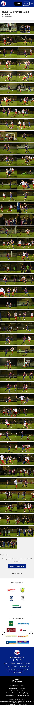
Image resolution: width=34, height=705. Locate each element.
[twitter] (17, 660)
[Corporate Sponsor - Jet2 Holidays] (23, 636)
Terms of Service (11, 693)
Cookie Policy (9, 695)
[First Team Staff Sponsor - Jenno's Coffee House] (11, 624)
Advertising (13, 688)
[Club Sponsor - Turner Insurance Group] (11, 630)
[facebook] (14, 660)
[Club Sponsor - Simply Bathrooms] (23, 624)
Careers (22, 688)
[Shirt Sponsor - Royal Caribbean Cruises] (11, 642)
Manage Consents (23, 695)
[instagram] (20, 660)
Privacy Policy (23, 693)
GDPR (22, 690)
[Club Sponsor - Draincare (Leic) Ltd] (11, 636)
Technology (14, 690)
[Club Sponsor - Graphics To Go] (23, 642)
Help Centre (14, 686)
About (22, 686)
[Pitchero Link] (17, 682)
